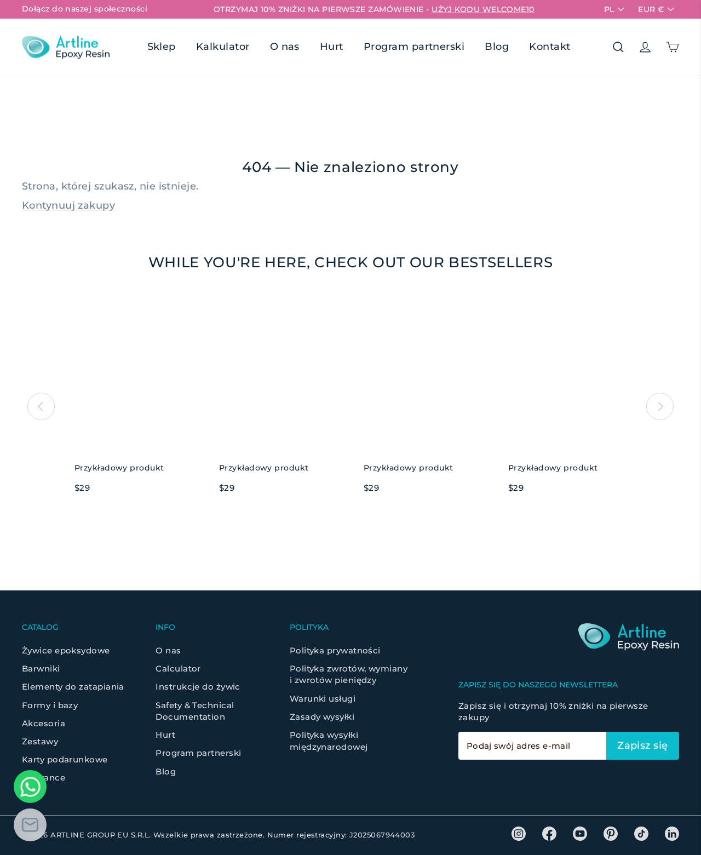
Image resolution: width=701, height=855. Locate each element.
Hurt (331, 47)
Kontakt (549, 47)
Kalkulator (223, 47)
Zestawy (40, 741)
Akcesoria (43, 723)
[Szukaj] (618, 47)
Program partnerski (414, 47)
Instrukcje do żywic (198, 686)
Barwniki (41, 668)
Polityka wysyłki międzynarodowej (329, 740)
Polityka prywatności (335, 650)
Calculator (178, 668)
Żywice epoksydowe (66, 650)
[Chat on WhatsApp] (30, 786)
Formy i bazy (50, 705)
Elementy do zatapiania (73, 686)
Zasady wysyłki (322, 716)
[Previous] (41, 406)
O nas (285, 47)
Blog (497, 47)
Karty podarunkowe (65, 759)
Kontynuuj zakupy (68, 205)
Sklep (161, 47)
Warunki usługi (322, 698)
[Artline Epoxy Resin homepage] (66, 47)
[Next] (660, 406)
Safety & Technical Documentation (195, 711)
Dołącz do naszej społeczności (84, 9)
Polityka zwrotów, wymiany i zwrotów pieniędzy (348, 674)
